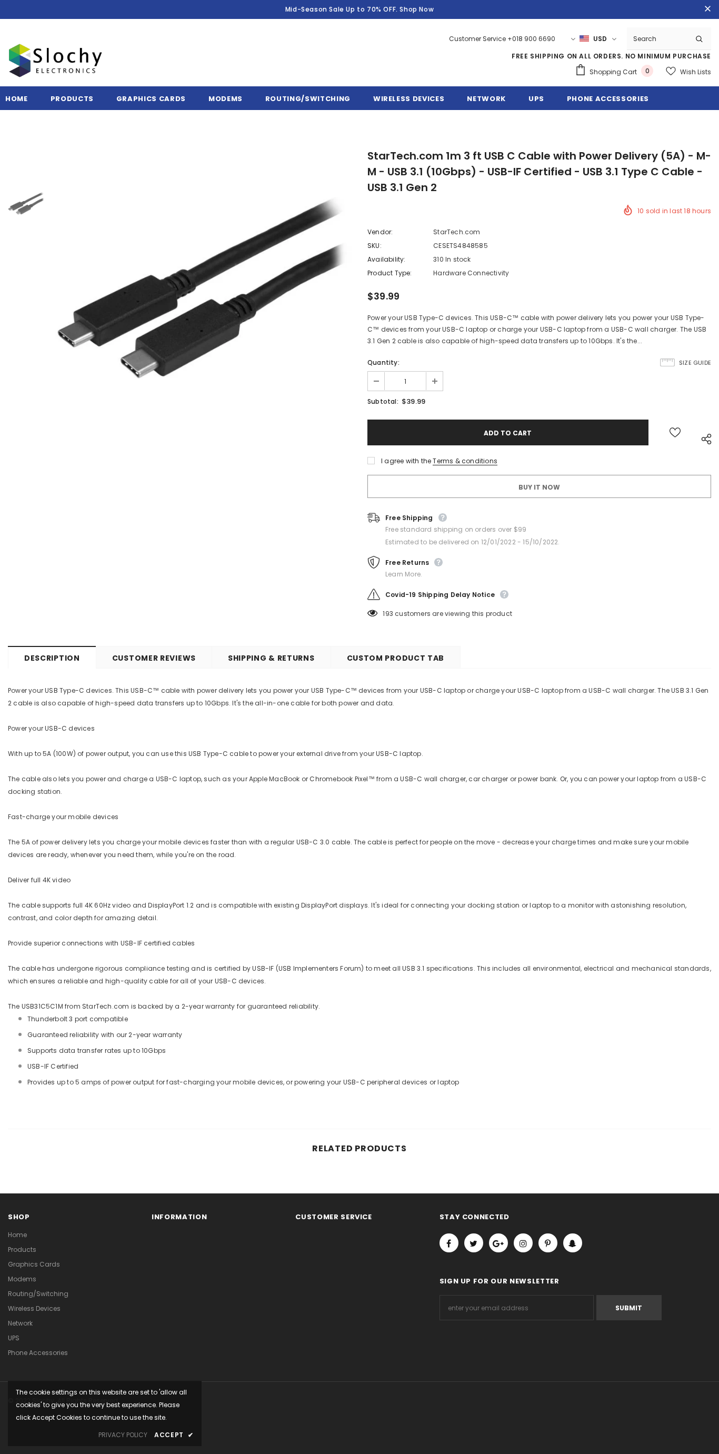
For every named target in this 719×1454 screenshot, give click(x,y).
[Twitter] (473, 1242)
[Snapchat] (572, 1242)
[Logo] (55, 72)
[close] (707, 9)
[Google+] (498, 1242)
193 (388, 613)
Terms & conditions (465, 460)
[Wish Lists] (675, 432)
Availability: (386, 259)
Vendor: (380, 231)
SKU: (374, 245)
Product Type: (389, 272)
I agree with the (406, 460)
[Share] (704, 437)
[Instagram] (523, 1242)
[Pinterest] (547, 1242)
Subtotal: (382, 401)
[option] (203, 300)
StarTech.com (456, 231)
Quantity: (383, 362)
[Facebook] (449, 1242)
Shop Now (417, 9)
